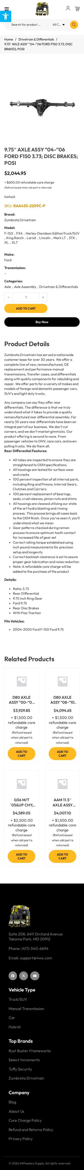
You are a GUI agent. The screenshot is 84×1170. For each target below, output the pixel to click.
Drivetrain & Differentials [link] (36, 39)
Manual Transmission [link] (26, 1008)
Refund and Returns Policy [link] (31, 1129)
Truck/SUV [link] (18, 999)
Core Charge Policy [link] (25, 1120)
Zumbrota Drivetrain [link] (26, 1078)
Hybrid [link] (14, 1027)
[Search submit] (74, 25)
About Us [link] (16, 1111)
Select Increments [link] (24, 1060)
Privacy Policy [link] (21, 1138)
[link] (5, 16)
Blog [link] (12, 1102)
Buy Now (42, 322)
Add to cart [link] (21, 754)
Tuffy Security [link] (20, 1069)
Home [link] (8, 39)
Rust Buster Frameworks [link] (30, 1051)
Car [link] (12, 1017)
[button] (73, 72)
